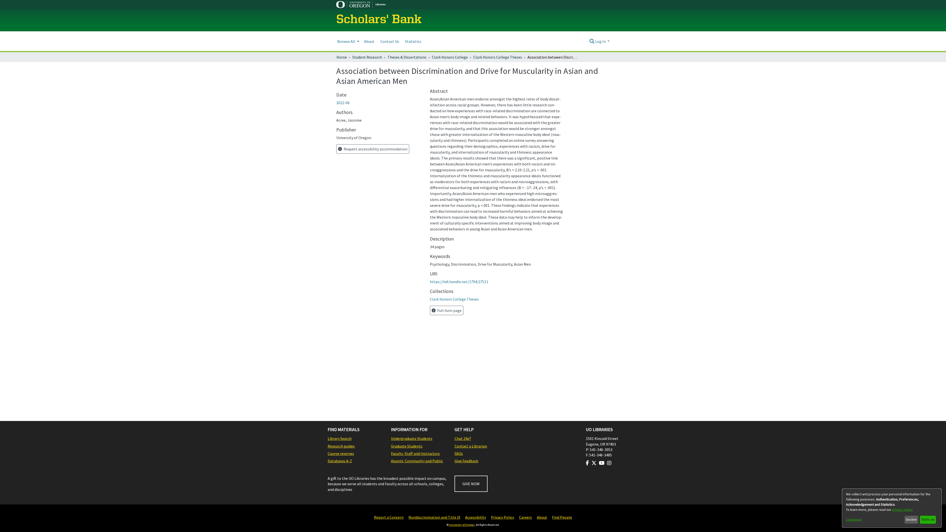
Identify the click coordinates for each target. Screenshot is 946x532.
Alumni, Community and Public (417, 460)
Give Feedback (466, 460)
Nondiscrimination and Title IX (434, 517)
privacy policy (902, 509)
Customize (854, 519)
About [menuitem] (369, 41)
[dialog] (892, 508)
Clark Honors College (450, 57)
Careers (525, 517)
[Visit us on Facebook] (587, 463)
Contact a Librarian (471, 446)
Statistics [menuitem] (413, 41)
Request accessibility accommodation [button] (375, 148)
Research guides (341, 446)
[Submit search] (592, 41)
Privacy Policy (502, 517)
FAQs (459, 453)
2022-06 (343, 102)
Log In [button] (601, 41)
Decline (911, 519)
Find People (562, 517)
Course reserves (341, 453)
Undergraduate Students (411, 438)
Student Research (367, 57)
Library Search (340, 438)
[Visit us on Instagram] (609, 463)
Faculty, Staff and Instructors (415, 453)
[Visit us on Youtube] (602, 463)
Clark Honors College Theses (497, 57)
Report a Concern (389, 517)
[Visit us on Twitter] (593, 463)
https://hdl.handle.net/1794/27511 (459, 281)
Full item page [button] (449, 310)
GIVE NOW (471, 483)
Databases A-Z (340, 460)
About (542, 517)
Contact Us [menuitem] (389, 41)
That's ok (927, 519)
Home (342, 57)
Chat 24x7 (463, 438)
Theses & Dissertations (407, 57)
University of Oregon (461, 525)
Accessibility (475, 517)
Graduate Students (406, 446)
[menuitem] (347, 41)
